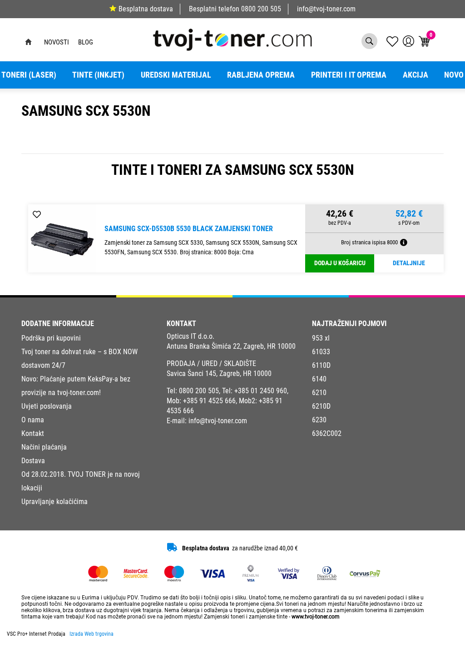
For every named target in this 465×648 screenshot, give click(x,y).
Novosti (56, 42)
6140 (319, 379)
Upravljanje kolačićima (54, 501)
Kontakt (32, 433)
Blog (85, 42)
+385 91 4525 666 (209, 400)
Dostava (33, 460)
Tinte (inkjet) (98, 75)
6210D (321, 406)
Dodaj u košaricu (340, 263)
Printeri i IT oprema (348, 75)
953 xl (321, 338)
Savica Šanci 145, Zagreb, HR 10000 (219, 373)
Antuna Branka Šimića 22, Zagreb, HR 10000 (231, 346)
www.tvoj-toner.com (316, 616)
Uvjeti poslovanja (46, 406)
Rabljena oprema (261, 75)
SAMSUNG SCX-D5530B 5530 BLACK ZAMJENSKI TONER (188, 228)
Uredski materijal (176, 75)
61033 (321, 351)
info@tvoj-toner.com (326, 9)
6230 (319, 420)
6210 (319, 392)
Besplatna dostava (146, 9)
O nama (32, 420)
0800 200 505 (261, 9)
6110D (321, 365)
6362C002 (326, 433)
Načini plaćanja (44, 447)
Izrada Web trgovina (91, 634)
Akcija (415, 75)
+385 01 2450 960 (260, 390)
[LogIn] (408, 41)
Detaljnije (409, 263)
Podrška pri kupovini (51, 338)
